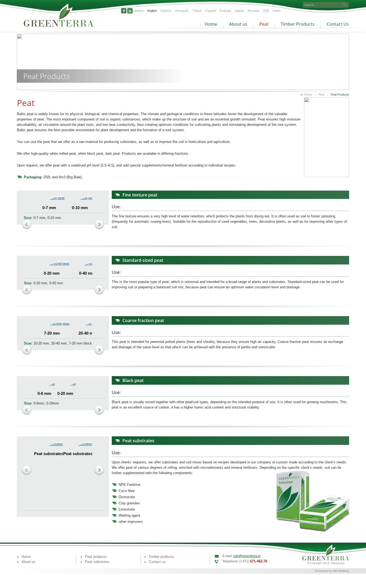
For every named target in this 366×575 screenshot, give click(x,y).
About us (238, 24)
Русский (253, 10)
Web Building (341, 570)
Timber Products (298, 24)
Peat (263, 24)
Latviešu (138, 10)
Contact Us (338, 24)
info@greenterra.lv (246, 556)
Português (182, 10)
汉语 (266, 10)
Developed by (324, 570)
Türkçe (197, 10)
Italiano (239, 10)
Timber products (161, 557)
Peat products (96, 557)
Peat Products (340, 94)
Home (211, 24)
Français (225, 10)
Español (211, 10)
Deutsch (165, 10)
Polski (276, 10)
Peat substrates (97, 562)
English (152, 10)
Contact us (157, 562)
